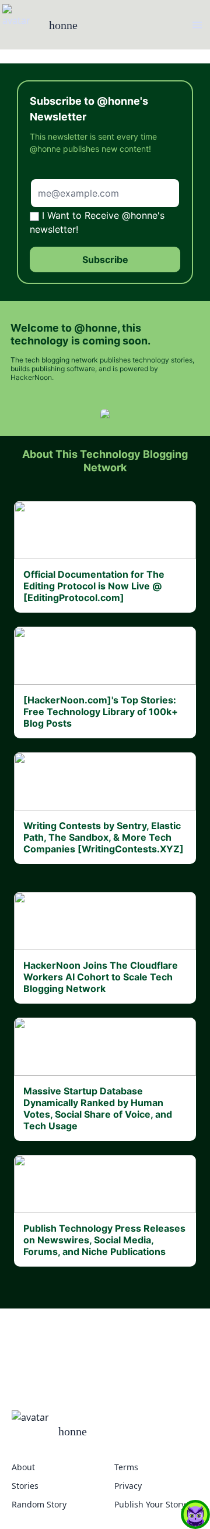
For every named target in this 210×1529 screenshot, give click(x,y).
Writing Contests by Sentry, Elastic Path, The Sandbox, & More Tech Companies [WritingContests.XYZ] (103, 837)
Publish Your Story (150, 1504)
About (23, 1467)
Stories (25, 1485)
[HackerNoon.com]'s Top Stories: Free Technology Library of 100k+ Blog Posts (100, 711)
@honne (95, 328)
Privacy (128, 1485)
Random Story (39, 1504)
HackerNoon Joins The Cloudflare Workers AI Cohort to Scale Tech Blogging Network (100, 976)
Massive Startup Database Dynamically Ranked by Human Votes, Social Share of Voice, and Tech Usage (97, 1108)
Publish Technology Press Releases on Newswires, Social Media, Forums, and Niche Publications (104, 1239)
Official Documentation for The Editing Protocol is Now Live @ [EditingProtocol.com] (93, 585)
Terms (126, 1467)
